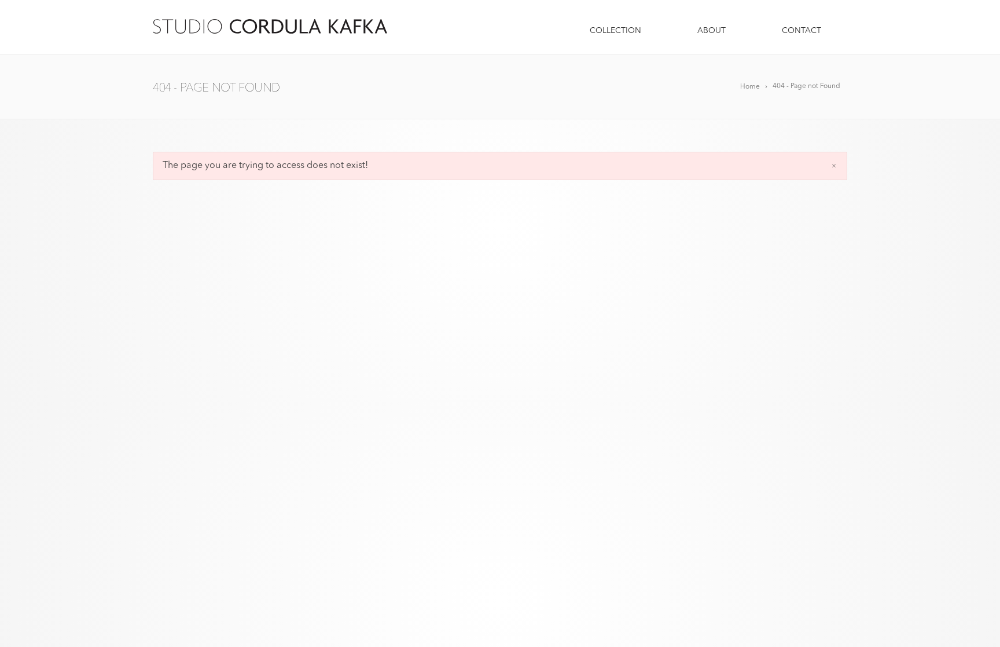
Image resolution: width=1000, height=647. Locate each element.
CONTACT (801, 31)
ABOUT (711, 31)
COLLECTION (615, 31)
